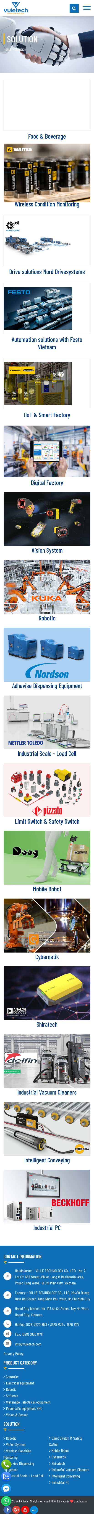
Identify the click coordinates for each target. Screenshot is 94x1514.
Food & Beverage (47, 136)
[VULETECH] (6, 1477)
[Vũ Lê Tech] (15, 7)
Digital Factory (47, 482)
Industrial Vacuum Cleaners (47, 1092)
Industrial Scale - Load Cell (47, 753)
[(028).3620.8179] (6, 1464)
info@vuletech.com (28, 1343)
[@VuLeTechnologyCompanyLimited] (6, 1489)
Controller (12, 1376)
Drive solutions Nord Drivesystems (47, 271)
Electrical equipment (20, 1382)
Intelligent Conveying (47, 1160)
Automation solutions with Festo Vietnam (47, 343)
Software (12, 1395)
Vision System (47, 550)
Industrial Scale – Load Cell (25, 1475)
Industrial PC (47, 1227)
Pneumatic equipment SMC (24, 1408)
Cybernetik (47, 956)
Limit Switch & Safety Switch (47, 821)
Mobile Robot (47, 889)
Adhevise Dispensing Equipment (47, 685)
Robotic (47, 618)
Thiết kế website (60, 1501)
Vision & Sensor (17, 1414)
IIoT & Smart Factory (47, 415)
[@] (6, 1501)
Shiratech (47, 1024)
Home (7, 49)
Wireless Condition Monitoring (47, 204)
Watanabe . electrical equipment (28, 1401)
